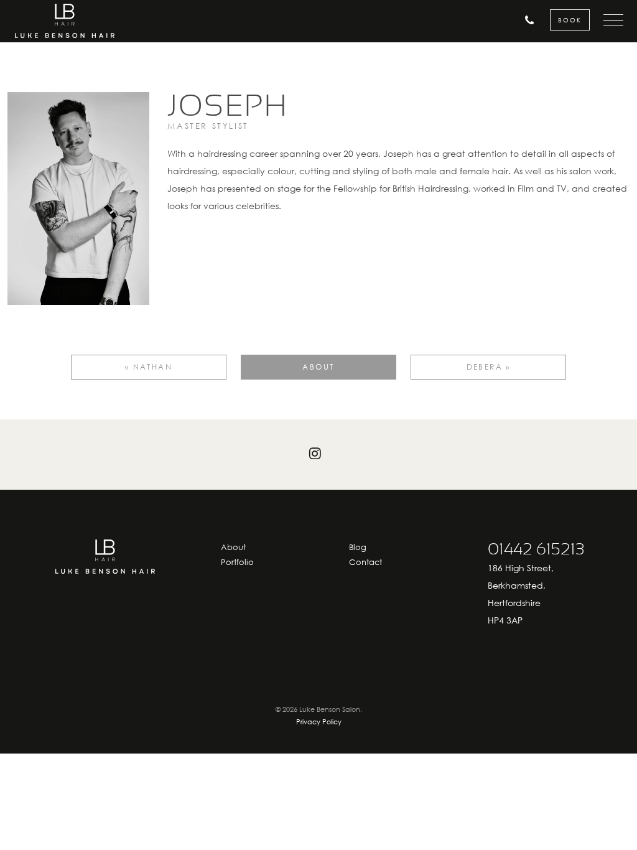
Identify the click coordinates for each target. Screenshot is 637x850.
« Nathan (148, 366)
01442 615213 (536, 549)
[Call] (518, 20)
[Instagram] (318, 454)
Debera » (489, 366)
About (318, 366)
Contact (365, 562)
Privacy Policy (319, 721)
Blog (357, 547)
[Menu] (607, 20)
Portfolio (237, 562)
